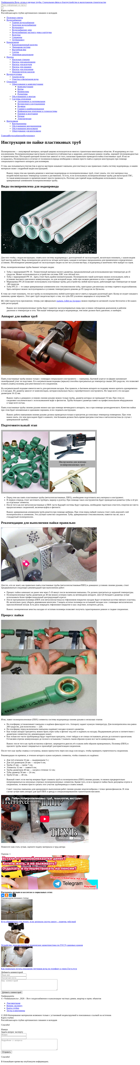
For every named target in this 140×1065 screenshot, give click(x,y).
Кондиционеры (19, 123)
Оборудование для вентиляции (26, 131)
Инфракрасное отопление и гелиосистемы (37, 111)
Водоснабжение (14, 20)
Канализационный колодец (25, 45)
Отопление (12, 82)
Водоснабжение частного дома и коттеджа (32, 32)
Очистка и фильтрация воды (25, 79)
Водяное (21, 106)
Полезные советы (15, 17)
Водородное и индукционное (31, 104)
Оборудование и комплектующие (27, 84)
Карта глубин (13, 1008)
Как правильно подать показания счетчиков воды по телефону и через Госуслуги (39, 969)
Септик (15, 52)
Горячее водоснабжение (23, 22)
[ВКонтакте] (2, 895)
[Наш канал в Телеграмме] (49, 889)
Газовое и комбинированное (31, 109)
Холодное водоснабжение (24, 25)
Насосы (10, 57)
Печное (21, 116)
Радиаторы (23, 94)
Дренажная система (21, 47)
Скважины (17, 37)
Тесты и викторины (16, 1010)
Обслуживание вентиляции (25, 128)
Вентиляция (12, 121)
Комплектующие (25, 86)
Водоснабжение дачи (22, 30)
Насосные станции (21, 59)
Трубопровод (18, 40)
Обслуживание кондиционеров (26, 126)
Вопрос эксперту (14, 1005)
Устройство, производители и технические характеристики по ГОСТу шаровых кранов (42, 945)
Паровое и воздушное (28, 114)
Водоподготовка (14, 74)
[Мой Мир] (10, 895)
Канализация (13, 42)
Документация (13, 1003)
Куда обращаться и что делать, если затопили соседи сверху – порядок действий (38, 921)
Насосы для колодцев (22, 64)
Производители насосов (23, 72)
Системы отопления (21, 99)
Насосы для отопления (22, 69)
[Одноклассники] (6, 895)
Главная (4, 135)
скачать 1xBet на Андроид (68, 301)
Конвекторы (23, 91)
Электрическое (24, 118)
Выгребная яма (19, 49)
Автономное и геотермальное (31, 101)
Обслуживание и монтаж (24, 96)
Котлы (21, 89)
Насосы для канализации (23, 62)
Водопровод (18, 27)
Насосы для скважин (21, 67)
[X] (14, 895)
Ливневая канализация (22, 54)
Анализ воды (18, 77)
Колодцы (16, 35)
